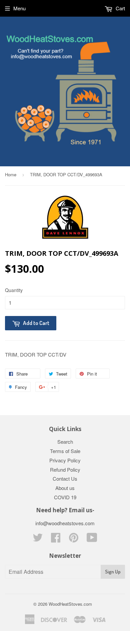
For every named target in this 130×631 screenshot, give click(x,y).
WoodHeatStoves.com (70, 604)
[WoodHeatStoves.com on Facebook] (56, 539)
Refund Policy (65, 469)
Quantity (14, 290)
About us (65, 487)
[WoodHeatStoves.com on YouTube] (92, 539)
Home (10, 174)
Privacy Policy (65, 460)
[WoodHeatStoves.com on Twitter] (38, 539)
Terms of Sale (65, 450)
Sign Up (113, 571)
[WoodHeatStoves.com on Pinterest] (74, 539)
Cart (119, 8)
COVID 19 (65, 497)
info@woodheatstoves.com (65, 523)
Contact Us (65, 478)
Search (65, 441)
